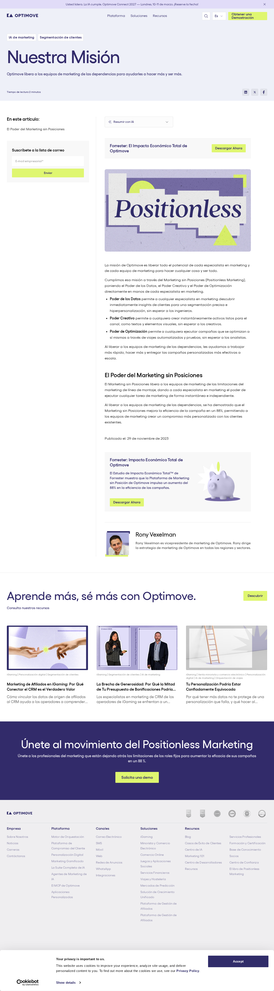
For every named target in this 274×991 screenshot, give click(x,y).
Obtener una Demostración (243, 16)
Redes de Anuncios (109, 862)
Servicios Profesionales (245, 836)
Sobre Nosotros (17, 836)
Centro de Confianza (244, 862)
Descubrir (255, 596)
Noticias (12, 843)
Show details (66, 982)
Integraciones (105, 875)
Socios (233, 856)
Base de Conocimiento (245, 849)
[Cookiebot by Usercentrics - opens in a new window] (27, 982)
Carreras (13, 849)
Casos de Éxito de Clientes (203, 843)
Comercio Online (152, 854)
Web (99, 856)
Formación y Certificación (247, 843)
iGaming (146, 836)
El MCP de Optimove (65, 885)
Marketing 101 (194, 856)
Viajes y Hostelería (153, 879)
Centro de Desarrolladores (203, 862)
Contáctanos (16, 856)
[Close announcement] (264, 4)
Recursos (191, 869)
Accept (238, 961)
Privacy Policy (187, 971)
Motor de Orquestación (67, 836)
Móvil (99, 849)
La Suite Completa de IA (68, 867)
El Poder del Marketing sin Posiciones (35, 129)
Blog (188, 836)
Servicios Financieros (154, 872)
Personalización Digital (67, 854)
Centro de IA (193, 849)
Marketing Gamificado (67, 861)
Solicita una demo (137, 777)
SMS (99, 843)
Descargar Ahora (228, 148)
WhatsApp (103, 869)
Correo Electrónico (109, 836)
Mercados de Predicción (157, 885)
